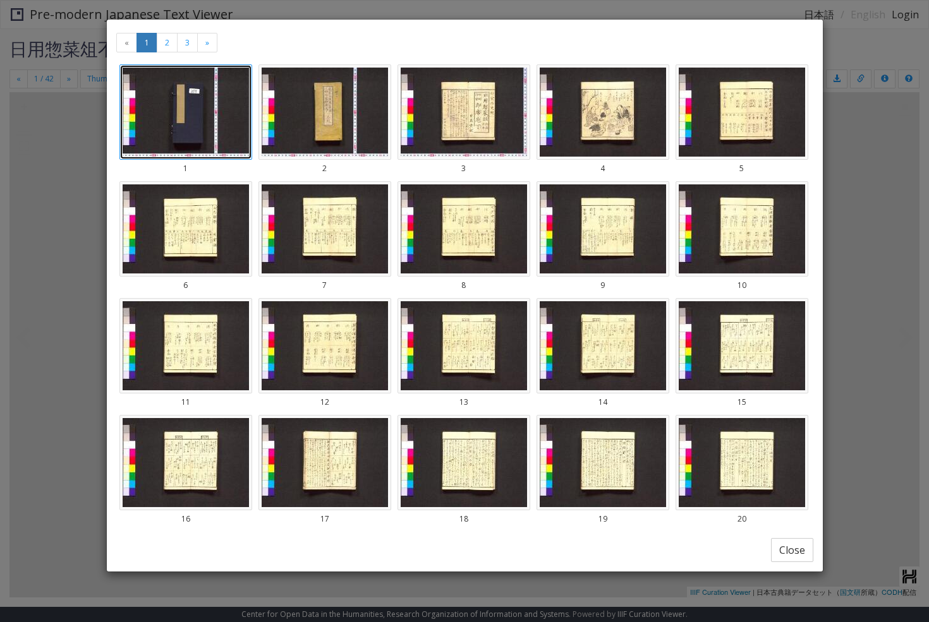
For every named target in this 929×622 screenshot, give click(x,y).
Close (792, 550)
